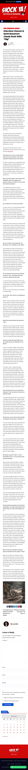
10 (24, 724)
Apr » (7, 736)
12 (7, 727)
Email (4, 675)
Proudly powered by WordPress (7, 760)
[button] (23, 21)
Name (4, 667)
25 (4, 732)
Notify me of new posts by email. (11, 700)
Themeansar (24, 760)
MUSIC (5, 28)
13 (10, 727)
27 (10, 732)
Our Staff (12, 763)
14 (14, 727)
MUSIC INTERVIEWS (10, 28)
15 (17, 727)
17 (24, 727)
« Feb (3, 736)
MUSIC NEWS (17, 28)
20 (10, 730)
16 (20, 727)
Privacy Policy (18, 763)
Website (4, 682)
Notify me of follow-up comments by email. (13, 697)
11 (4, 727)
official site (10, 151)
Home (8, 763)
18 (4, 730)
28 (14, 732)
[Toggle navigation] (13, 21)
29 (17, 732)
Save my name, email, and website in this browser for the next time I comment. (13, 693)
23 (20, 730)
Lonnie (11, 43)
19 (7, 730)
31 (24, 732)
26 (7, 732)
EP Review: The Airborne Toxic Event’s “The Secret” (19, 611)
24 (24, 730)
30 (20, 732)
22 (17, 730)
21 (14, 730)
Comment (4, 640)
